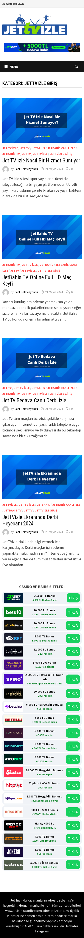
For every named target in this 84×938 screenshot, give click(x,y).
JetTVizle (40, 154)
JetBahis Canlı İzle (61, 148)
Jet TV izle (10, 148)
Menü (13, 66)
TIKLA (73, 612)
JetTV (26, 154)
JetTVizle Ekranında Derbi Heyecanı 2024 (30, 520)
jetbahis (38, 148)
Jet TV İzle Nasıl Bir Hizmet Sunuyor (41, 160)
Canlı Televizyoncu (26, 169)
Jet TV (25, 148)
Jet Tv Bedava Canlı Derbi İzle (34, 400)
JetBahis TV (11, 154)
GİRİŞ (73, 597)
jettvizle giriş (61, 154)
